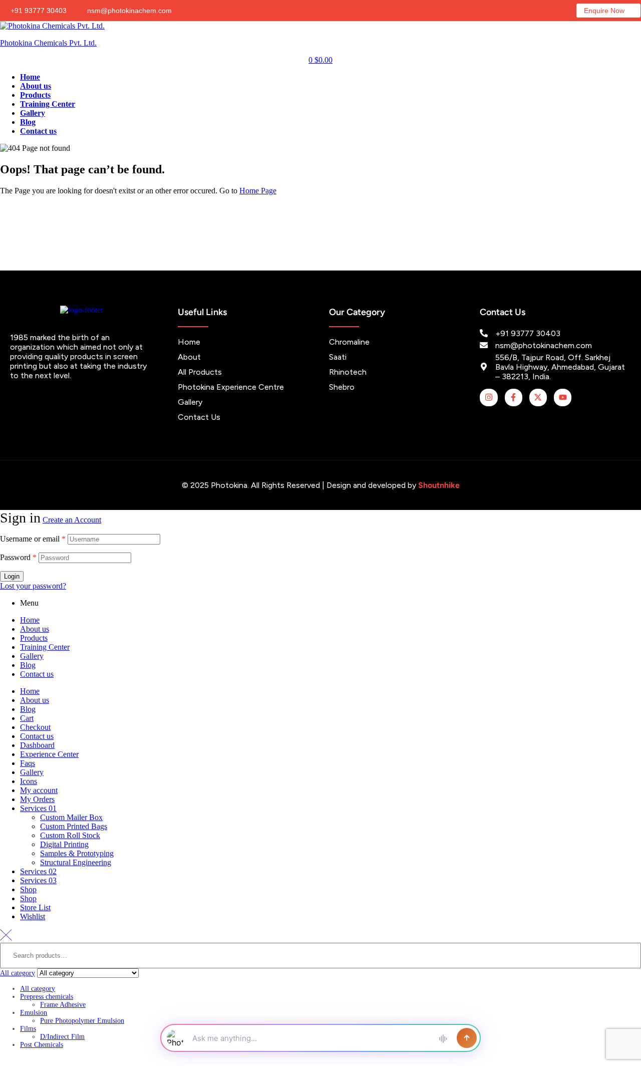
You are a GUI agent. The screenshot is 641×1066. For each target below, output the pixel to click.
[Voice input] (443, 1038)
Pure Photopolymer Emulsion (82, 1020)
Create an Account (72, 519)
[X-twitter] (538, 397)
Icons (28, 781)
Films (28, 1028)
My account (39, 790)
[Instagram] (488, 397)
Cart (27, 718)
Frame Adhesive (63, 1004)
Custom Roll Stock (70, 835)
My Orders (37, 799)
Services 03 (38, 880)
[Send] (467, 1038)
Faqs (27, 763)
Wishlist (32, 916)
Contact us (37, 674)
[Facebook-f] (513, 397)
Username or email (33, 539)
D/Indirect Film (62, 1036)
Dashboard (37, 745)
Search (627, 996)
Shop (28, 889)
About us (34, 629)
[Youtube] (562, 397)
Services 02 (38, 871)
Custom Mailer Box (71, 817)
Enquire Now (604, 11)
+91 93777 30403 (38, 11)
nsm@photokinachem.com (128, 11)
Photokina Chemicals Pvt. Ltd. (48, 43)
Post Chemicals (41, 1044)
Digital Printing (64, 844)
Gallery (32, 656)
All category (37, 988)
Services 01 (38, 808)
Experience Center (49, 754)
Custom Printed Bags (73, 826)
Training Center (45, 647)
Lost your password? (33, 586)
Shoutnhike (439, 485)
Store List (35, 907)
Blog (28, 665)
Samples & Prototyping (77, 853)
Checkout (35, 727)
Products (34, 638)
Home (30, 620)
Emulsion (33, 1012)
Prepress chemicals (46, 996)
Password (18, 557)
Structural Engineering (75, 862)
